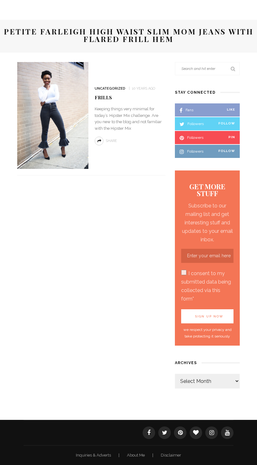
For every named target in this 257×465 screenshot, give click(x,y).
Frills (103, 97)
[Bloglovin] (196, 432)
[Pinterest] (180, 432)
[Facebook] (149, 432)
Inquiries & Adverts (94, 455)
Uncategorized (110, 88)
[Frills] (52, 115)
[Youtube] (227, 432)
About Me (136, 455)
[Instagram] (211, 432)
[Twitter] (164, 432)
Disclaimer (171, 455)
